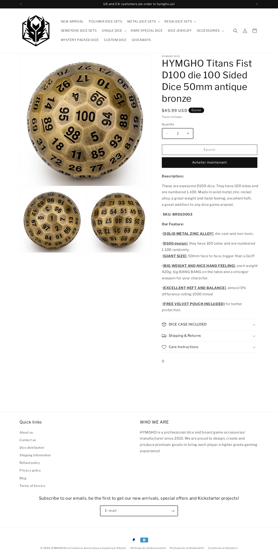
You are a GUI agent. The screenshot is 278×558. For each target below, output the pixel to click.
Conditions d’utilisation (223, 547)
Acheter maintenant (209, 162)
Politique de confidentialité (187, 547)
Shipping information (35, 455)
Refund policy (30, 463)
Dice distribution (32, 447)
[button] (143, 21)
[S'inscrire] (172, 511)
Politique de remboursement (148, 547)
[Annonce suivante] (257, 4)
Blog (23, 478)
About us (26, 432)
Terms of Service (32, 485)
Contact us (28, 440)
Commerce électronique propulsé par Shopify (98, 548)
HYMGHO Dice (60, 548)
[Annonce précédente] (21, 4)
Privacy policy (30, 470)
